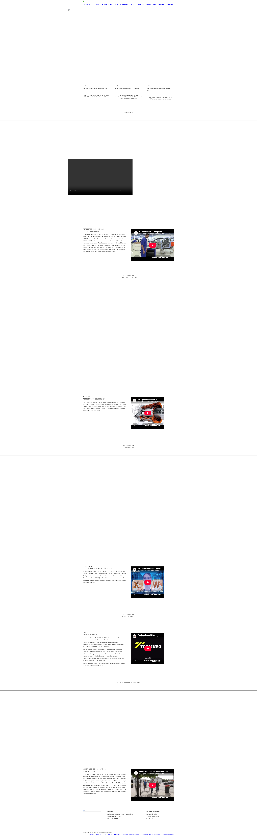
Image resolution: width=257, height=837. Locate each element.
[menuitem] (97, 4)
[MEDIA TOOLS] (88, 4)
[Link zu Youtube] (172, 832)
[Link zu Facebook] (169, 832)
